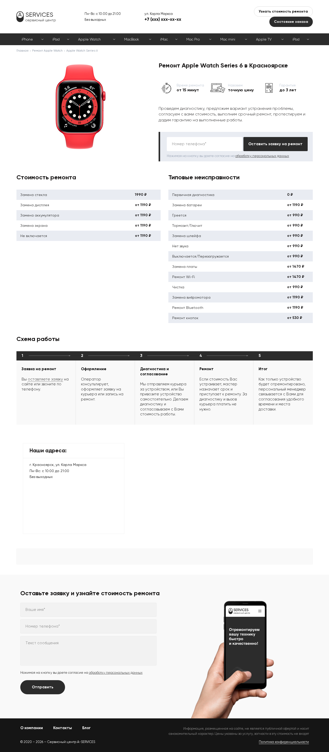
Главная (22, 50)
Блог (86, 728)
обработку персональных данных (262, 156)
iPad (56, 39)
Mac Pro (193, 39)
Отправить (42, 687)
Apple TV (263, 39)
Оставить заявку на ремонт (275, 144)
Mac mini (227, 39)
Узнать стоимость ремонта (283, 11)
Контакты (62, 728)
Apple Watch (89, 39)
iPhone (27, 39)
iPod (296, 39)
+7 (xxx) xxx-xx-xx (162, 19)
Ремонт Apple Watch (47, 50)
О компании (31, 728)
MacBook (131, 39)
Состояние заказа (291, 21)
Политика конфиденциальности (284, 742)
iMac (164, 39)
